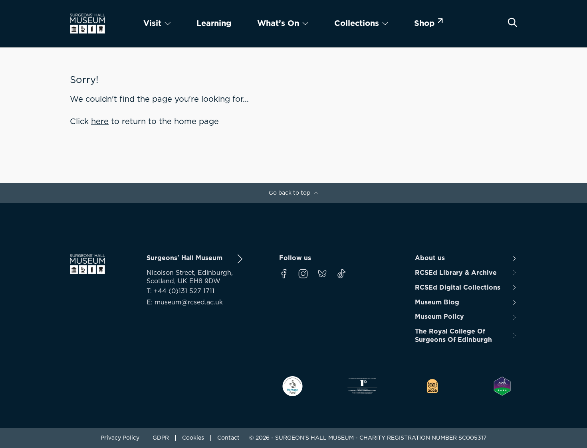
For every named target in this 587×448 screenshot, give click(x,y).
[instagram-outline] (303, 273)
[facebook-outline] (284, 273)
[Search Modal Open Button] (512, 22)
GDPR (161, 438)
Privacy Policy (120, 438)
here (100, 122)
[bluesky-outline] (322, 273)
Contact (228, 438)
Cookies (193, 438)
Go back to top (289, 193)
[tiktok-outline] (341, 273)
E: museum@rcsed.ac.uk (185, 302)
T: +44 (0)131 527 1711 (180, 291)
